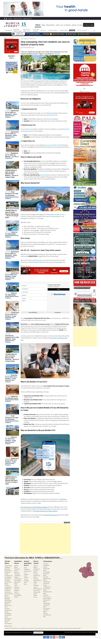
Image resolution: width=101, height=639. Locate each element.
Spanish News (64, 30)
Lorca (61, 25)
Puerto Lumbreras (17, 592)
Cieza (25, 576)
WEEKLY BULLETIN (27, 18)
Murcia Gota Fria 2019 (50, 628)
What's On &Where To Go (26, 30)
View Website (33, 312)
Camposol (16, 574)
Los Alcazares (8, 587)
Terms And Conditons (68, 632)
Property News (53, 30)
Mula (25, 582)
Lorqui (35, 584)
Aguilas (16, 565)
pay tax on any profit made (52, 145)
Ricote (35, 595)
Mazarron (16, 587)
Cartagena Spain (24, 628)
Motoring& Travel (36, 30)
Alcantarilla (36, 569)
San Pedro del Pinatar (8, 611)
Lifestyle (43, 30)
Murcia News (8, 30)
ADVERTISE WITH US (18, 18)
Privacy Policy (77, 632)
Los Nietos (7, 590)
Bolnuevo (16, 572)
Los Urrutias (8, 592)
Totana (16, 597)
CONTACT (10, 18)
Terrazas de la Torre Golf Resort (8, 620)
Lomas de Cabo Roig (47, 615)
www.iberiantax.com (37, 260)
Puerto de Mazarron (16, 589)
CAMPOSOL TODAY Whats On (12, 628)
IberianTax (56, 53)
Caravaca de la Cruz (27, 571)
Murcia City (37, 590)
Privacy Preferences (38, 632)
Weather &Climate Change (17, 30)
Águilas (43, 25)
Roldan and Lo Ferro (8, 606)
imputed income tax (51, 115)
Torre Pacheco (8, 623)
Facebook (58, 312)
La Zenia (45, 613)
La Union (7, 585)
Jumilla (57, 25)
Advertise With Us (92, 632)
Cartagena (7, 567)
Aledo (15, 567)
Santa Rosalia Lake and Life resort (8, 615)
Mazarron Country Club (46, 595)
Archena (36, 570)
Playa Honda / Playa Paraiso (8, 601)
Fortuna (26, 577)
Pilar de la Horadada (7, 597)
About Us (86, 632)
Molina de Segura (36, 586)
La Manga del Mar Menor (8, 578)
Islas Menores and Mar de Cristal (8, 572)
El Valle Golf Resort (37, 576)
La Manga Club (8, 575)
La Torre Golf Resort (8, 583)
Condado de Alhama (17, 576)
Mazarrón (74, 25)
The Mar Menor (7, 562)
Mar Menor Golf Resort (9, 594)
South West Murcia (18, 562)
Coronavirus (31, 628)
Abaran (35, 567)
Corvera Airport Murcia (39, 628)
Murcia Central (36, 562)
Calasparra (26, 569)
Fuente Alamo (17, 579)
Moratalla (26, 581)
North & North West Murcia (27, 563)
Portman (7, 603)
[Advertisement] (45, 539)
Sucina (35, 597)
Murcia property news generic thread (64, 628)
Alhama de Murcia (50, 25)
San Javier (80, 25)
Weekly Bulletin (77, 628)
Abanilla (36, 565)
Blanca (35, 572)
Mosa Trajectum (38, 589)
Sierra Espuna (17, 595)
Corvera (36, 574)
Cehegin (26, 574)
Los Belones (8, 589)
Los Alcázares (67, 25)
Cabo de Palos (8, 565)
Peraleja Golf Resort (37, 592)
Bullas (25, 567)
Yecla (25, 584)
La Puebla (7, 580)
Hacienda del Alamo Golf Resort (17, 582)
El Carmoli (7, 569)
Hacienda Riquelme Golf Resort (37, 580)
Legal (82, 632)
